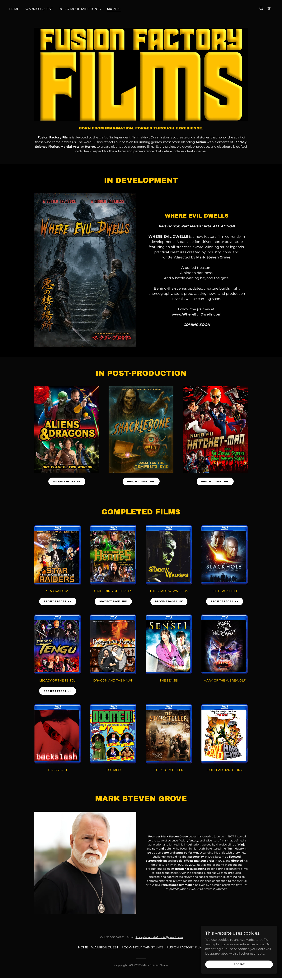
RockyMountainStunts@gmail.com (159, 937)
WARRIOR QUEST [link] (39, 9)
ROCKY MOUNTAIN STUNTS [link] (80, 9)
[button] (114, 9)
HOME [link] (14, 9)
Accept (239, 964)
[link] (269, 8)
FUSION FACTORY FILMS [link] (185, 947)
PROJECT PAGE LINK (67, 481)
